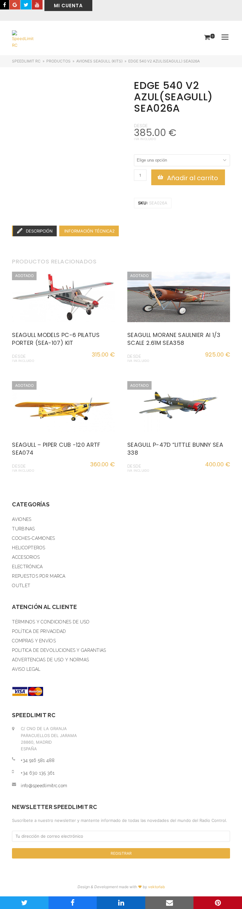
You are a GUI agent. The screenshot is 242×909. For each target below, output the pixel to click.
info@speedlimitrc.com (44, 785)
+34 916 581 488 (38, 760)
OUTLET (21, 585)
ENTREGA (143, 150)
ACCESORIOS (26, 557)
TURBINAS (23, 528)
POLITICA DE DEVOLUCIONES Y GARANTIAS (59, 650)
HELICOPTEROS (28, 547)
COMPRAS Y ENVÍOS (33, 640)
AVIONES (21, 519)
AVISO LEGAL (26, 669)
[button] (225, 37)
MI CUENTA (68, 5)
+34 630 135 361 (38, 773)
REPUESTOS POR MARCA (38, 576)
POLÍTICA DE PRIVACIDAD (39, 631)
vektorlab (156, 886)
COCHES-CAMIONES (33, 538)
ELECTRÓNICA (27, 566)
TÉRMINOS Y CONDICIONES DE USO (50, 621)
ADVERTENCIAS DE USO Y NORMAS (50, 659)
